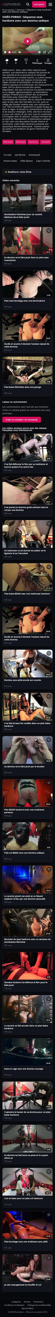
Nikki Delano (26, 160)
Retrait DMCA (27, 1308)
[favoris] (48, 187)
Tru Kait (7, 154)
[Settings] (39, 52)
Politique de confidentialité (39, 1305)
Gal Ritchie (20, 154)
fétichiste (20, 10)
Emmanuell (34, 154)
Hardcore (33, 141)
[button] (50, 4)
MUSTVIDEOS (11, 4)
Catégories (16, 1302)
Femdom (45, 141)
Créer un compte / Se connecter (22, 419)
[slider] (10, 52)
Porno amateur (8, 10)
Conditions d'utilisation (14, 1305)
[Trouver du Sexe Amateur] (28, 4)
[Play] (5, 52)
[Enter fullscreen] (49, 52)
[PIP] (44, 52)
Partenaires (38, 1302)
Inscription (39, 4)
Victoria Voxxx (10, 160)
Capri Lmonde (43, 160)
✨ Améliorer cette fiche (18, 172)
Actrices (27, 1302)
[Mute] (19, 52)
